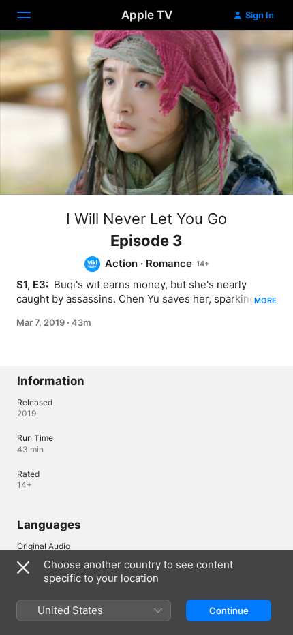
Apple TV (146, 15)
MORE (265, 300)
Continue (229, 610)
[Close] (23, 567)
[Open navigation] (32, 15)
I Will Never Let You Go (146, 219)
